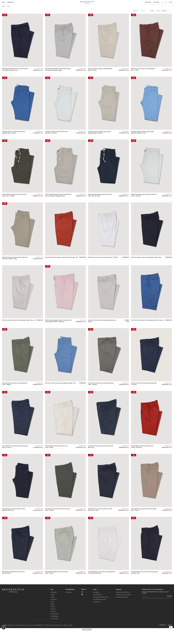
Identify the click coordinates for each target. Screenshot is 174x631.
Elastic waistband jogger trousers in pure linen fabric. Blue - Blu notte (100, 195)
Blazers (53, 611)
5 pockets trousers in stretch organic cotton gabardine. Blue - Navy (13, 509)
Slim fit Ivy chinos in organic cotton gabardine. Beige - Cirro (60, 383)
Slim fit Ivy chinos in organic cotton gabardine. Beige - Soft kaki (100, 69)
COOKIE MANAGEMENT (122, 597)
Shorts (53, 606)
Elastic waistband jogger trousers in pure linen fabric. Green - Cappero (14, 195)
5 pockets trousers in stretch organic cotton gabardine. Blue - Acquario (13, 132)
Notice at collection (87, 629)
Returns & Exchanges (99, 599)
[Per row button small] (145, 11)
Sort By (158, 10)
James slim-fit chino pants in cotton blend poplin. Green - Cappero (101, 383)
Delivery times (97, 594)
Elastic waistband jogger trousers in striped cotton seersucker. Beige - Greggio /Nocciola (58, 195)
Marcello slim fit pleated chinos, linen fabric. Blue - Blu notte (13, 572)
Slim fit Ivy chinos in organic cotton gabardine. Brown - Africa (143, 69)
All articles (54, 618)
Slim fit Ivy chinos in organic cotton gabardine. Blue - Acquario (147, 320)
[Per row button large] (142, 11)
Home (3, 6)
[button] (148, 2)
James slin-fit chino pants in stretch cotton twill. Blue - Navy (100, 446)
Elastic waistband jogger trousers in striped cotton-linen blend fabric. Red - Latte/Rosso (58, 320)
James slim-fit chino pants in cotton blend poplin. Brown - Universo (15, 446)
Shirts (52, 597)
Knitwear (53, 599)
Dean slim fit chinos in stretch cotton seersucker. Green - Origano (58, 509)
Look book (69, 592)
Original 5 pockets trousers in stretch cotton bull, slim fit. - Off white (144, 195)
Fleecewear (54, 614)
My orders (96, 592)
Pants (52, 602)
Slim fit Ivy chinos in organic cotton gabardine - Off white (103, 257)
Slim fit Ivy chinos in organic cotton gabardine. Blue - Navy (146, 257)
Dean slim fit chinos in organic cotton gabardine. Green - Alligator (14, 383)
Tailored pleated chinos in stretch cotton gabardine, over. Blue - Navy (144, 572)
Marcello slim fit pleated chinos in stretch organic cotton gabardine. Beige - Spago (58, 69)
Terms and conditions (122, 592)
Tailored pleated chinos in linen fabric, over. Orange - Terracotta (142, 446)
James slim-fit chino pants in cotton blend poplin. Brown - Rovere (144, 509)
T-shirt (53, 594)
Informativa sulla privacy (123, 594)
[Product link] (22, 43)
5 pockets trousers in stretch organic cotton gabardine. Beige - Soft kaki (99, 132)
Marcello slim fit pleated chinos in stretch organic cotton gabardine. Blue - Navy (15, 69)
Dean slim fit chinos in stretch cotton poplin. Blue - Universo (144, 383)
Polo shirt (54, 592)
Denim (52, 604)
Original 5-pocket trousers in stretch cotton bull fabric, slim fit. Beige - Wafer (14, 258)
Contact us (96, 602)
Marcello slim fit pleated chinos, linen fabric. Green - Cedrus (56, 572)
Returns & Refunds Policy (100, 597)
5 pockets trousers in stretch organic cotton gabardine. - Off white (56, 132)
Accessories (54, 616)
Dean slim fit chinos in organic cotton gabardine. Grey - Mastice (102, 320)
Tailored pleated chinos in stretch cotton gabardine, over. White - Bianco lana (101, 572)
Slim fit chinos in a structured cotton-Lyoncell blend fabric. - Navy (100, 509)
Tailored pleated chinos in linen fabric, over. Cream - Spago (56, 446)
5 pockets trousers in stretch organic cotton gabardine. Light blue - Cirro (142, 132)
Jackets (53, 609)
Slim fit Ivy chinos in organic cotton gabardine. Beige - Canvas (18, 320)
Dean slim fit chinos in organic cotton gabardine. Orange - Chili (61, 257)
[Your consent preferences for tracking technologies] (171, 628)
